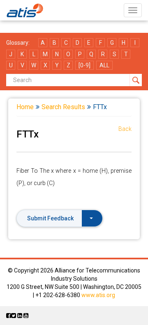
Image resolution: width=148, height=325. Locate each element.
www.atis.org (98, 295)
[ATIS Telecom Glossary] (25, 10)
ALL (104, 65)
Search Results (63, 107)
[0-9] (84, 65)
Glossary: (18, 42)
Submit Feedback (50, 218)
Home (25, 107)
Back (125, 129)
